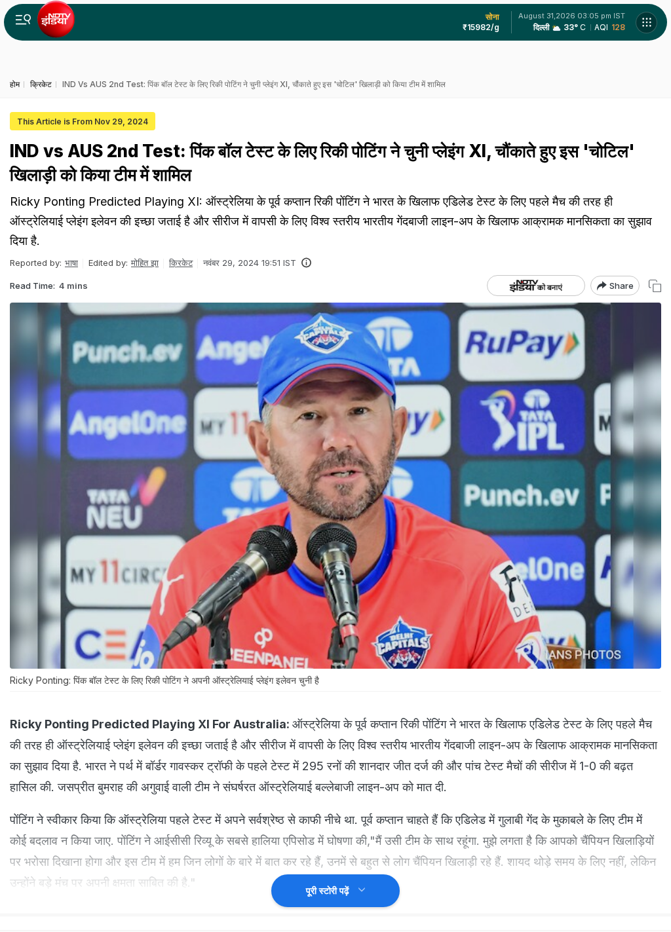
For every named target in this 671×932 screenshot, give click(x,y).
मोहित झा (145, 262)
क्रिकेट (181, 262)
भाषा (71, 262)
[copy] (655, 286)
